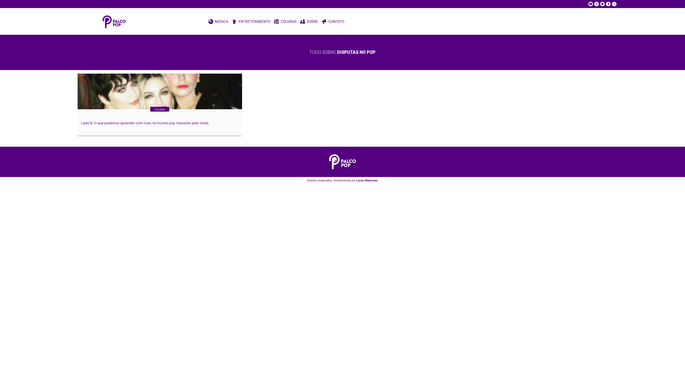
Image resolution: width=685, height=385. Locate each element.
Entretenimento (254, 21)
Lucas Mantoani (366, 180)
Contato (336, 21)
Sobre (312, 21)
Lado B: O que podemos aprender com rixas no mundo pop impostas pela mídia (145, 123)
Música (221, 21)
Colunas (288, 21)
